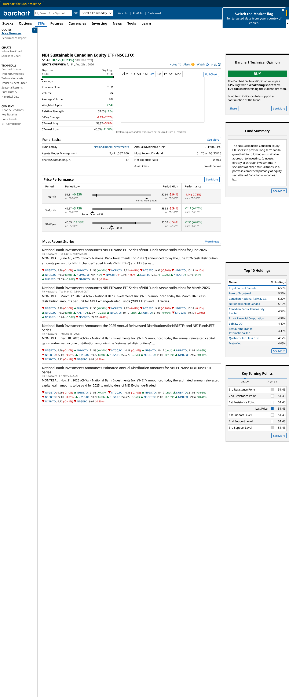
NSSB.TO (50, 317)
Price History (9, 92)
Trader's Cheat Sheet (14, 83)
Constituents (9, 119)
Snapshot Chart (11, 56)
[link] (216, 64)
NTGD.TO (50, 275)
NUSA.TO (115, 355)
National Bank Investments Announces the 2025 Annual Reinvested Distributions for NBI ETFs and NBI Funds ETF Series (128, 328)
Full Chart (211, 74)
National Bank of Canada (244, 304)
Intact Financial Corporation (246, 318)
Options (25, 23)
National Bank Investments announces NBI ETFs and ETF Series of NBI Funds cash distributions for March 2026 (126, 288)
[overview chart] (170, 102)
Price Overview (11, 33)
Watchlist (123, 13)
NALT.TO (145, 275)
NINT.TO (183, 355)
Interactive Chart (11, 51)
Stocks (7, 23)
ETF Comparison (11, 124)
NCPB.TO (116, 270)
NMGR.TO (111, 275)
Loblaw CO (235, 324)
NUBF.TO (50, 279)
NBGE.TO (149, 355)
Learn (146, 23)
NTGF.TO (148, 270)
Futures (56, 23)
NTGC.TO (180, 270)
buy (257, 73)
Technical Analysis (12, 78)
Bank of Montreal (240, 293)
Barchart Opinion (11, 69)
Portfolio (138, 13)
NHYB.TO (82, 270)
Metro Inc (235, 343)
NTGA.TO (179, 275)
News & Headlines (12, 110)
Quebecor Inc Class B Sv (244, 338)
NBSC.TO (83, 355)
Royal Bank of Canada (242, 288)
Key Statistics (9, 114)
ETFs (41, 23)
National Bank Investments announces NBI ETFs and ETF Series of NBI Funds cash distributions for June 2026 (124, 250)
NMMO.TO (83, 275)
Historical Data (10, 96)
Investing (99, 23)
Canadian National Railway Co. (248, 299)
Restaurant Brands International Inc (240, 331)
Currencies (77, 23)
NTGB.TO (84, 279)
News (117, 23)
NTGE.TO (50, 270)
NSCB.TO (84, 317)
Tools (131, 23)
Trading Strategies (12, 74)
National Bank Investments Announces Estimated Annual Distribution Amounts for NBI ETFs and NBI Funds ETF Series (127, 370)
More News (212, 241)
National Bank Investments (111, 147)
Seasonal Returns (12, 87)
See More (213, 139)
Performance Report (13, 38)
